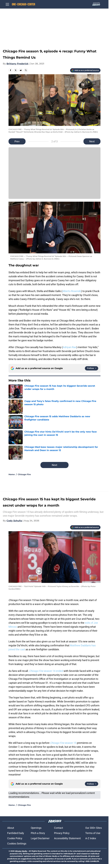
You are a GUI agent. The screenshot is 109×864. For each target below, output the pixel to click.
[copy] (26, 70)
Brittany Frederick (17, 63)
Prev (17, 141)
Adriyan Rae (69, 347)
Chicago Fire (24, 474)
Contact (58, 827)
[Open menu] (7, 4)
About (10, 827)
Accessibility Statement (67, 838)
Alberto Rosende (71, 291)
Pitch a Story (38, 833)
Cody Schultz (14, 520)
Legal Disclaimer (40, 838)
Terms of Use (92, 833)
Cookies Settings (16, 843)
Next (92, 141)
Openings (36, 827)
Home (12, 474)
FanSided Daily (15, 833)
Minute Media (21, 851)
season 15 (63, 742)
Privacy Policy (62, 833)
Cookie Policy (14, 838)
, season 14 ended (45, 670)
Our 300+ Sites (93, 827)
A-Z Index (90, 838)
